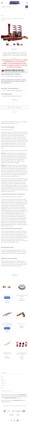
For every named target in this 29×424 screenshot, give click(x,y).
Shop (2, 378)
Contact (3, 385)
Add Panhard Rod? (6, 94)
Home (2, 15)
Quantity (14, 99)
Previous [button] (3, 32)
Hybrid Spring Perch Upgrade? (10, 74)
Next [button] (25, 32)
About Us (3, 383)
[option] (14, 33)
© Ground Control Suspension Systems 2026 (14, 405)
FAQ (2, 387)
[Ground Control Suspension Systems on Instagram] (14, 420)
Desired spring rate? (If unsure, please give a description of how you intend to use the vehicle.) (13, 81)
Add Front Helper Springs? (9, 88)
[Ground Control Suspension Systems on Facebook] (11, 420)
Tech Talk (3, 380)
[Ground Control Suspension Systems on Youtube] (18, 420)
